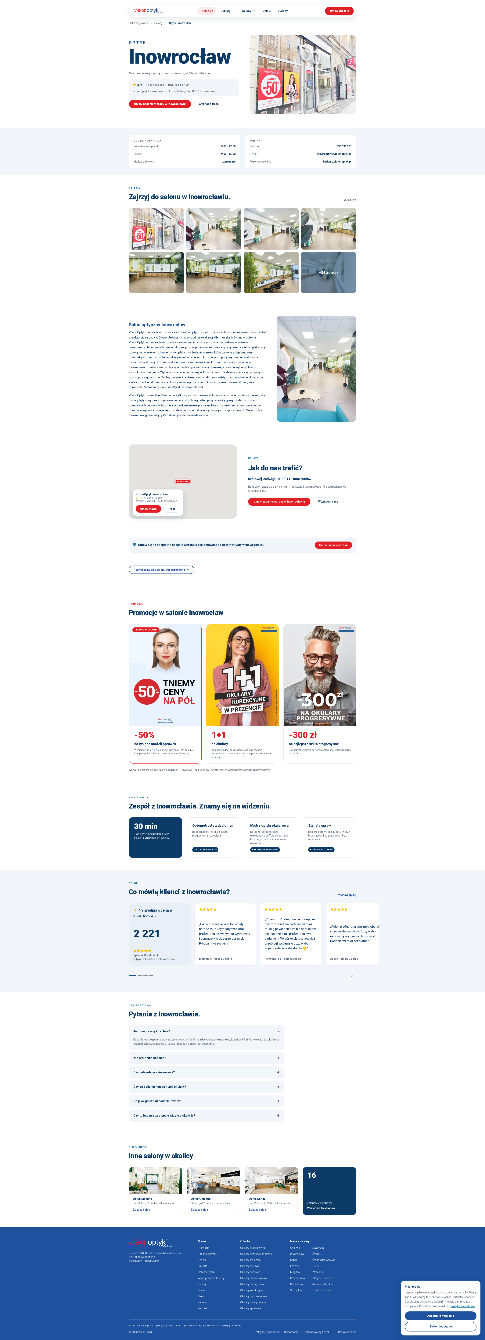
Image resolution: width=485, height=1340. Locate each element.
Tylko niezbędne (441, 1326)
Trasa (171, 508)
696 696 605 (344, 146)
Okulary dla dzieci (250, 1259)
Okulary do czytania (252, 1284)
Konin (293, 1259)
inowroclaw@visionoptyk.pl (334, 153)
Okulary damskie (250, 1272)
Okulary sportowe (250, 1308)
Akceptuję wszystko (440, 1315)
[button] (182, 481)
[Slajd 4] (151, 975)
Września (318, 1272)
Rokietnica (296, 1284)
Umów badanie (347, 1332)
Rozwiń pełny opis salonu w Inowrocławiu (159, 569)
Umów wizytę (148, 508)
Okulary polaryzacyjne (253, 1302)
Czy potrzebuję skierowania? (206, 1072)
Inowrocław (297, 1253)
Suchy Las (296, 1290)
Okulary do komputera (253, 1296)
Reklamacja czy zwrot (316, 1332)
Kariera (202, 1302)
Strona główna (139, 23)
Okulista (202, 1266)
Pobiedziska (297, 1278)
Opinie (201, 1290)
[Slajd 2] (140, 975)
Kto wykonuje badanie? (206, 1058)
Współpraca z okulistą (211, 1278)
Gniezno (295, 1247)
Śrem (315, 1253)
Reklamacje (291, 1332)
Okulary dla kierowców (253, 1278)
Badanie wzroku (207, 1253)
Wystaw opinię (347, 894)
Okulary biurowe (250, 1266)
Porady (202, 1284)
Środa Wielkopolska (324, 1259)
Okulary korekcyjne (251, 1290)
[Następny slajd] (352, 976)
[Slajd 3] (145, 975)
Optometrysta (206, 1272)
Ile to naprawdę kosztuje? (206, 1031)
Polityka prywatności (267, 1332)
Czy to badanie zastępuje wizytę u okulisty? (206, 1115)
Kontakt (202, 1308)
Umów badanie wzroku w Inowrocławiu (160, 104)
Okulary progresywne (253, 1247)
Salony (158, 23)
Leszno (294, 1266)
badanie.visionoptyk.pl (337, 161)
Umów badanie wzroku (333, 545)
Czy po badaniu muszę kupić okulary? (206, 1086)
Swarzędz (318, 1247)
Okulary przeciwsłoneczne (256, 1253)
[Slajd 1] (132, 975)
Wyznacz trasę (209, 104)
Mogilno (295, 1272)
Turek (315, 1266)
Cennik (202, 1259)
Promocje (206, 10)
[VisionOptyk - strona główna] (147, 11)
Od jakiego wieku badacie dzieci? (206, 1101)
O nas (201, 1296)
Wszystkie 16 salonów (321, 1208)
